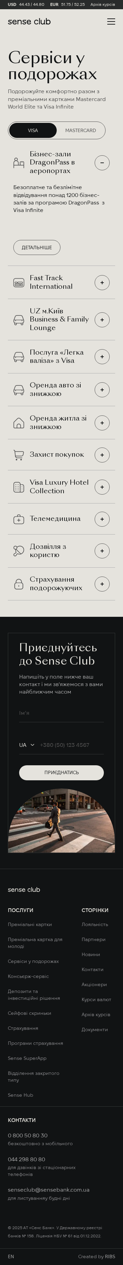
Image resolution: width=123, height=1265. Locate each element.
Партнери (94, 939)
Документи (95, 1029)
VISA (33, 130)
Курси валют (96, 999)
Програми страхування (35, 1043)
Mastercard (80, 130)
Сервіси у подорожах (33, 961)
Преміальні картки (30, 924)
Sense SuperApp (27, 1058)
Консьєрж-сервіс (28, 976)
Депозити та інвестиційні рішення (34, 995)
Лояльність (95, 924)
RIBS (110, 1256)
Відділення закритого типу (33, 1076)
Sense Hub (20, 1095)
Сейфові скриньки (29, 1013)
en (11, 1256)
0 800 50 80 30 (27, 1135)
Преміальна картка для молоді (35, 943)
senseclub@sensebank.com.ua (48, 1189)
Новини (91, 954)
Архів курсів (103, 4)
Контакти (93, 969)
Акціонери (94, 984)
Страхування (23, 1028)
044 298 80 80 (26, 1159)
